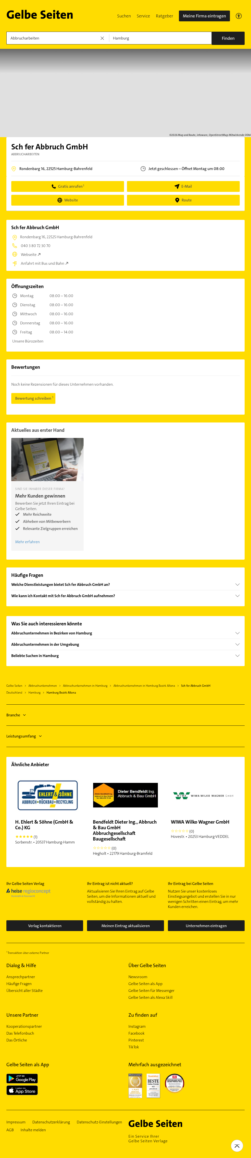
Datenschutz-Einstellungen (99, 1122)
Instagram (137, 1026)
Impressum (15, 1122)
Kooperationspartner (24, 1026)
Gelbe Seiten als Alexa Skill (150, 997)
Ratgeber (164, 16)
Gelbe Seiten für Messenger (151, 990)
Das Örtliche (16, 1040)
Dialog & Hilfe (21, 965)
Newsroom (137, 976)
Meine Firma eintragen (204, 16)
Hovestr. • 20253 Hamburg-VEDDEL (200, 829)
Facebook (136, 1033)
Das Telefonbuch (20, 1033)
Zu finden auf (142, 1015)
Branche (13, 715)
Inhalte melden (33, 1130)
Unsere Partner (22, 1015)
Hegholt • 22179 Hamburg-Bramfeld (125, 837)
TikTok (133, 1047)
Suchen (124, 16)
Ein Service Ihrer (148, 1138)
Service (143, 16)
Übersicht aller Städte (24, 990)
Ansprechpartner (20, 976)
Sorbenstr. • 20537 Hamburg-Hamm (45, 832)
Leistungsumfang (21, 736)
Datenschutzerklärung (51, 1122)
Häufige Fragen (19, 983)
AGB (10, 1130)
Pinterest (136, 1040)
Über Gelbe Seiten (147, 965)
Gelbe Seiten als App (145, 983)
